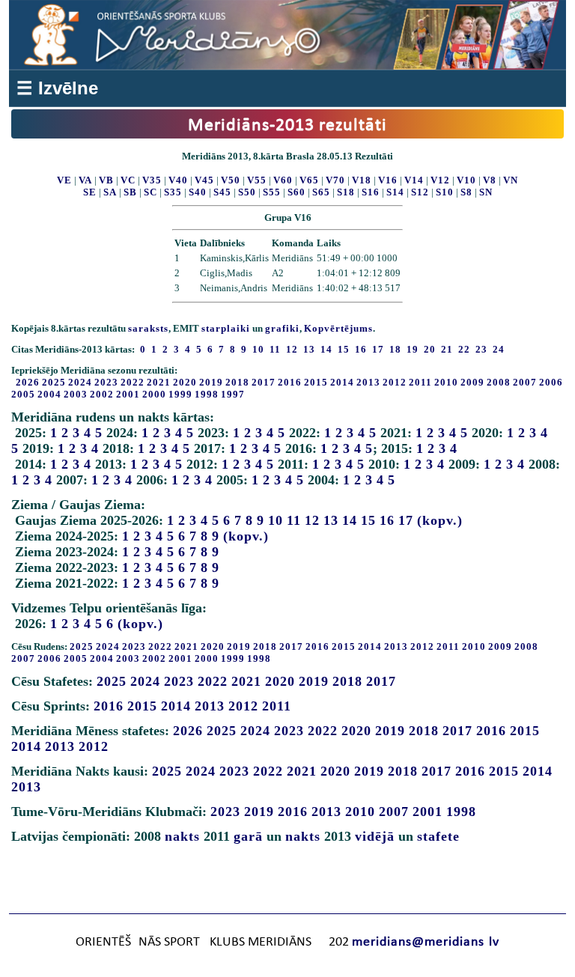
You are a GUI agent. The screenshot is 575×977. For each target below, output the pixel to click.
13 (330, 520)
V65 (309, 180)
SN (486, 192)
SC (150, 192)
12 (312, 520)
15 (368, 520)
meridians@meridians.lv (425, 942)
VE (64, 180)
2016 (290, 382)
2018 (237, 382)
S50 (247, 192)
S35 (173, 192)
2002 (102, 394)
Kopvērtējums (338, 328)
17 (405, 520)
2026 (28, 382)
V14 (414, 180)
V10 (466, 180)
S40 (198, 192)
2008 (499, 382)
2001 (128, 394)
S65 (321, 192)
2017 (264, 382)
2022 (132, 382)
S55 (272, 192)
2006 (551, 382)
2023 (106, 382)
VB (106, 180)
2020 (185, 382)
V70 (335, 180)
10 (275, 520)
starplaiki (225, 328)
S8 (466, 192)
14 (349, 520)
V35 (152, 180)
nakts (182, 836)
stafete (438, 836)
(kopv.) (440, 520)
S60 (296, 192)
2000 (154, 394)
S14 (395, 192)
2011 (420, 382)
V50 (230, 180)
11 (294, 520)
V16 (388, 180)
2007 (525, 382)
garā (248, 836)
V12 (440, 180)
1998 (207, 394)
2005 (23, 394)
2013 (368, 382)
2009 (472, 382)
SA (110, 192)
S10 (445, 192)
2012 (395, 382)
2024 (80, 382)
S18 (346, 192)
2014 (342, 382)
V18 (361, 180)
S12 (420, 192)
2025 (54, 382)
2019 (211, 382)
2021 (159, 382)
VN (510, 180)
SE (90, 192)
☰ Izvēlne (57, 88)
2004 (49, 394)
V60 (283, 180)
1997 (233, 394)
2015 (316, 382)
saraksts (148, 328)
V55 (257, 180)
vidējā (375, 836)
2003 (76, 394)
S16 (371, 192)
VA (85, 180)
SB (130, 192)
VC (128, 180)
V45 (204, 180)
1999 (180, 394)
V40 (178, 180)
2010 (446, 382)
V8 (489, 180)
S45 (222, 192)
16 (387, 520)
